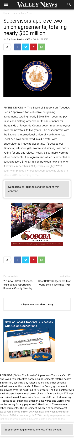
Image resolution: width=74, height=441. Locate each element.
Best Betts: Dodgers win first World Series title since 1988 (54, 282)
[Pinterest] (33, 47)
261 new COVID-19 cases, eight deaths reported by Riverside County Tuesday (18, 284)
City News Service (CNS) (18, 39)
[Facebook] (17, 47)
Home (6, 13)
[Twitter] (25, 47)
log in (28, 186)
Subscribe (14, 186)
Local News (26, 13)
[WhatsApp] (41, 47)
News (15, 13)
